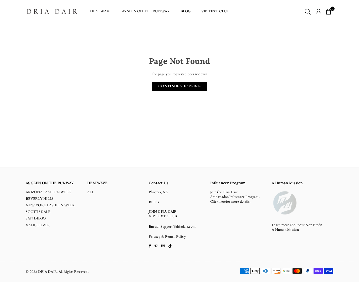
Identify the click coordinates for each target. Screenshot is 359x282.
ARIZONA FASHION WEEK (48, 192)
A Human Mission (285, 229)
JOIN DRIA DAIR (163, 211)
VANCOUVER (38, 225)
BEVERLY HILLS (40, 198)
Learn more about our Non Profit (297, 225)
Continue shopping (179, 86)
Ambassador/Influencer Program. (235, 196)
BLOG (186, 11)
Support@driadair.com (178, 226)
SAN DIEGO (36, 218)
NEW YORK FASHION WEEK (50, 205)
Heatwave (100, 11)
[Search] (307, 11)
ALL (90, 192)
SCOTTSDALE (38, 211)
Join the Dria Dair (224, 192)
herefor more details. (234, 201)
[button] (328, 11)
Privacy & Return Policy (167, 236)
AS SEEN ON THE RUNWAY (146, 11)
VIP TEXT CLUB (215, 11)
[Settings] (318, 11)
